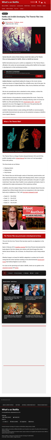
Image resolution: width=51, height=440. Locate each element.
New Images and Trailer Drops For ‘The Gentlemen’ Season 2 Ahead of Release (34, 316)
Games (3, 8)
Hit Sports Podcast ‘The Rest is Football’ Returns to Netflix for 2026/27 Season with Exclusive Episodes (34, 298)
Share (37, 273)
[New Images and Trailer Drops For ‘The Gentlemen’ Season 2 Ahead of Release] (35, 308)
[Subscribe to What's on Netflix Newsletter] (42, 2)
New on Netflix (5, 5)
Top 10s (16, 8)
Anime (44, 5)
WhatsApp (26, 273)
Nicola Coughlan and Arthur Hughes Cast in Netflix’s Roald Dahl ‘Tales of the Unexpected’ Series (13, 298)
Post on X (11, 273)
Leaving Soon (20, 5)
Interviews (33, 5)
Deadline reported (20, 247)
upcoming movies (7, 268)
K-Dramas (39, 5)
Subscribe (39, 76)
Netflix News (27, 5)
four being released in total (30, 192)
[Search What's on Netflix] (45, 2)
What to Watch (9, 8)
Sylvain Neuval (20, 158)
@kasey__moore (19, 22)
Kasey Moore (10, 22)
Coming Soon (13, 5)
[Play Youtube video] (23, 217)
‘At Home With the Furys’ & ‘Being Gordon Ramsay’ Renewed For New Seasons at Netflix (13, 317)
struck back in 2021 (29, 102)
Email (32, 273)
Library (21, 8)
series (16, 268)
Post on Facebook (18, 273)
